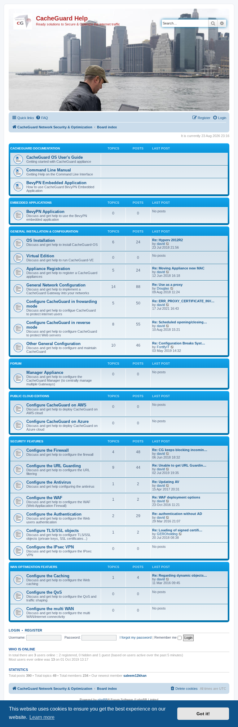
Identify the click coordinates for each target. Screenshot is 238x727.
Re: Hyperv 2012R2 (167, 240)
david (161, 244)
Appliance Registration (48, 268)
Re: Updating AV (165, 482)
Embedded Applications (31, 202)
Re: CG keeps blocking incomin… (179, 450)
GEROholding (167, 534)
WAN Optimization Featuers (33, 567)
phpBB (103, 699)
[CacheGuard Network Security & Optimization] (23, 20)
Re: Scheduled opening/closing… (179, 322)
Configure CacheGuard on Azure (57, 421)
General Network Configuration (56, 285)
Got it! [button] (203, 713)
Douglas (163, 288)
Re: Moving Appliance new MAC (178, 268)
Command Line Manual (48, 170)
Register (33, 630)
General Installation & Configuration (44, 231)
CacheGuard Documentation (35, 148)
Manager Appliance (44, 372)
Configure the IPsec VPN (50, 547)
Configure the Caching (47, 576)
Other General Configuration (53, 343)
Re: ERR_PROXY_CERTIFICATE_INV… (183, 301)
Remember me (166, 637)
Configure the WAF (44, 497)
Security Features (26, 441)
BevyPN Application (45, 211)
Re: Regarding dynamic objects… (179, 575)
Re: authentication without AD (177, 514)
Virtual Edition (40, 256)
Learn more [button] (42, 717)
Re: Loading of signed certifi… (177, 530)
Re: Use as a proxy (167, 284)
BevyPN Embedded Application (56, 182)
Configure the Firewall (47, 450)
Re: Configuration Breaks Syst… (178, 343)
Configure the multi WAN (50, 608)
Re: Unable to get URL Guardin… (179, 465)
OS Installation (40, 240)
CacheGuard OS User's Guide (54, 157)
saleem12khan (135, 675)
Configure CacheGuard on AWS (56, 405)
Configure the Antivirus (48, 482)
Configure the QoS (44, 592)
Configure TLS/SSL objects (52, 530)
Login (14, 630)
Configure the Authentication (54, 514)
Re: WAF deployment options (176, 497)
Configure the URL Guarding (53, 465)
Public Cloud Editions (29, 396)
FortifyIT (163, 347)
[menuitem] (42, 118)
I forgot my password (136, 637)
